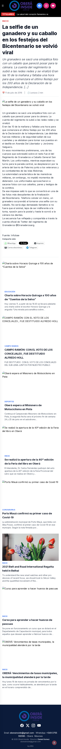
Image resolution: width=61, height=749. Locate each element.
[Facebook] (39, 5)
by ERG (30, 746)
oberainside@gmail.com (22, 733)
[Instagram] (46, 5)
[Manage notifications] (54, 743)
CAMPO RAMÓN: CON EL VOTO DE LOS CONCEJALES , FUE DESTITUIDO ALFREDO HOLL (29, 353)
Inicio (5, 21)
